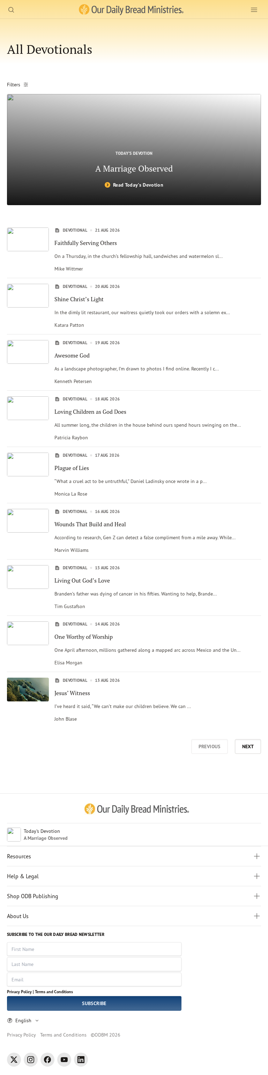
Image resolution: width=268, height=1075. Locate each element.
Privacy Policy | (20, 991)
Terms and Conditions (54, 991)
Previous (210, 746)
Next (248, 746)
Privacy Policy (21, 1035)
